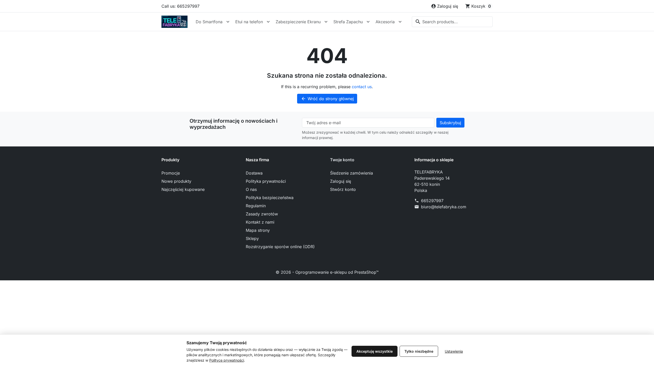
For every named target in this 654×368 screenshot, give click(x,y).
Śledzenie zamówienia (351, 173)
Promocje (170, 173)
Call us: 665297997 (180, 6)
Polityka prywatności (266, 181)
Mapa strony (258, 230)
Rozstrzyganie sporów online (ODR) (280, 246)
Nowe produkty (176, 181)
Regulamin (256, 205)
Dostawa (254, 173)
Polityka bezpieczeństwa (270, 197)
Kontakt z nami (260, 222)
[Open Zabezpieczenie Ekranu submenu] (326, 22)
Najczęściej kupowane (183, 189)
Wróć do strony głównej (327, 98)
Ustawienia (454, 351)
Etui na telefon (249, 21)
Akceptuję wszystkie (374, 351)
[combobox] (452, 21)
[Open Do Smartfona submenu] (228, 22)
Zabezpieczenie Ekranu (298, 21)
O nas (251, 189)
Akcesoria (385, 21)
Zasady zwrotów (262, 213)
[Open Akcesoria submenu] (400, 22)
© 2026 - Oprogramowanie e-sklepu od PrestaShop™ (327, 272)
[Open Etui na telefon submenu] (268, 22)
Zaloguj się (340, 181)
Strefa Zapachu (348, 21)
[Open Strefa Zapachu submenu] (368, 22)
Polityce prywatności (226, 360)
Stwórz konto (343, 189)
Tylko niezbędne (418, 351)
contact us (362, 86)
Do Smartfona (209, 21)
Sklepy (252, 238)
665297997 (432, 200)
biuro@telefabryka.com (443, 206)
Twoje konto (342, 159)
